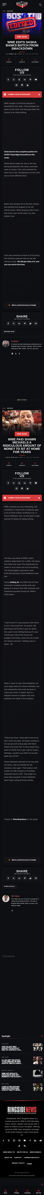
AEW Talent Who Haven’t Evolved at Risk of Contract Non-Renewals (12, 1048)
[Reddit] (27, 85)
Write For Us (22, 1152)
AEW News (5, 1043)
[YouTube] (36, 79)
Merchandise (35, 1152)
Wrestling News (20, 819)
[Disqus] (22, 988)
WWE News (10, 11)
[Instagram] (16, 85)
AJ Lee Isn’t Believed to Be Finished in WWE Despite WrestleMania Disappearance (12, 1061)
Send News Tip (9, 1152)
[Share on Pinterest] (25, 323)
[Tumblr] (30, 1140)
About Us (8, 1157)
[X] (14, 79)
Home (3, 11)
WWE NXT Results (8, 1070)
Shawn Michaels (9, 886)
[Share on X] (14, 323)
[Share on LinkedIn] (19, 323)
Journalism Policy (32, 1157)
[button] (40, 4)
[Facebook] (8, 79)
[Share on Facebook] (8, 323)
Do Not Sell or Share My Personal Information (22, 1175)
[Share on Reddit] (30, 323)
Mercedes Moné (9, 331)
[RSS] (24, 1145)
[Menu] (4, 4)
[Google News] (19, 79)
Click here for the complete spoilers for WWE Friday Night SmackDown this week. (20, 155)
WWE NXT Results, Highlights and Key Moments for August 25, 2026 (11, 1075)
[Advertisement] (19, 237)
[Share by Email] (36, 323)
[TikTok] (19, 1145)
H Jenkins (10, 54)
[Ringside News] (22, 5)
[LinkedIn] (25, 79)
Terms (29, 1164)
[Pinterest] (30, 79)
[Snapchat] (22, 85)
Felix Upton (10, 457)
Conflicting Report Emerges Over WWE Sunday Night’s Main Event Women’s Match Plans (11, 1088)
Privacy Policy (18, 1163)
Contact (18, 1157)
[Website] (12, 353)
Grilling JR (14, 582)
